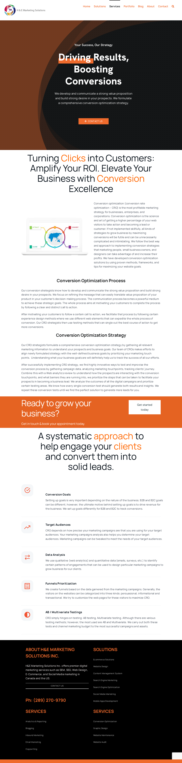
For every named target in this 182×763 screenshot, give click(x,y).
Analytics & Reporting (36, 721)
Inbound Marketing (34, 735)
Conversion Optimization (105, 721)
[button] (173, 6)
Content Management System (107, 673)
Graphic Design (100, 728)
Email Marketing (33, 742)
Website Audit (100, 742)
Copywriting (31, 749)
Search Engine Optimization (106, 687)
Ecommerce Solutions (103, 659)
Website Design (100, 666)
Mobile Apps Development (105, 701)
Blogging (30, 728)
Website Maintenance (103, 735)
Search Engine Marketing (105, 680)
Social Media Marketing (104, 694)
